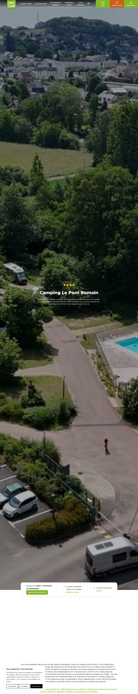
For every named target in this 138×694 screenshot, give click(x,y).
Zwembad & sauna (69, 4)
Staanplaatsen (25, 4)
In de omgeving (80, 4)
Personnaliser (12, 686)
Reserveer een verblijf (37, 592)
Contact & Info (117, 5)
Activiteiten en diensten (55, 4)
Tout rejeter (24, 686)
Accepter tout (36, 686)
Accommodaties (40, 4)
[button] (89, 3)
